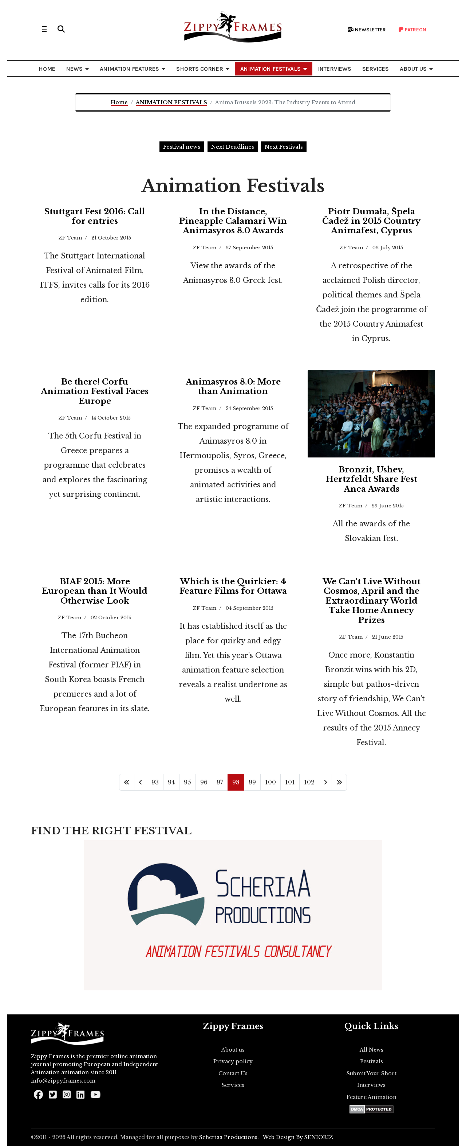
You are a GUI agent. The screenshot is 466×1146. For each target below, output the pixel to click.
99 (252, 782)
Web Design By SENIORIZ (298, 1137)
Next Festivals (284, 146)
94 (171, 782)
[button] (61, 29)
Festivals (371, 1061)
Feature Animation (371, 1097)
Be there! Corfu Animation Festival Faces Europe (95, 391)
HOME (47, 68)
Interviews (371, 1085)
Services (233, 1085)
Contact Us (233, 1073)
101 (290, 782)
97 (220, 782)
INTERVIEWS (334, 68)
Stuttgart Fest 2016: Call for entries (94, 216)
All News (371, 1049)
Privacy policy (233, 1061)
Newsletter (370, 30)
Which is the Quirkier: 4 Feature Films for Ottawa (233, 586)
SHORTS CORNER (199, 68)
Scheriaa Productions (228, 1137)
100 (270, 782)
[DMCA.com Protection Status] (372, 1109)
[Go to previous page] (140, 782)
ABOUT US (413, 68)
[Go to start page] (126, 782)
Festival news (181, 146)
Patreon (415, 30)
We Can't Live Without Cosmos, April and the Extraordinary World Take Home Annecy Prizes (371, 601)
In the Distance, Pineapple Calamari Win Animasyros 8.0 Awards (233, 221)
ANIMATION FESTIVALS (270, 68)
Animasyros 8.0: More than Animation (233, 386)
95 (187, 782)
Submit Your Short (371, 1073)
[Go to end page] (339, 782)
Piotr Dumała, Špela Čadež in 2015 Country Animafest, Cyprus (371, 221)
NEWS (74, 68)
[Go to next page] (325, 782)
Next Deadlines (232, 146)
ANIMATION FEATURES (129, 68)
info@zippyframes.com (63, 1080)
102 (309, 782)
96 (204, 782)
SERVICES (375, 68)
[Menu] (44, 29)
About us (233, 1049)
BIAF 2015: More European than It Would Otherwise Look (94, 591)
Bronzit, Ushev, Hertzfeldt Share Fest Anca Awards (371, 479)
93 (155, 782)
